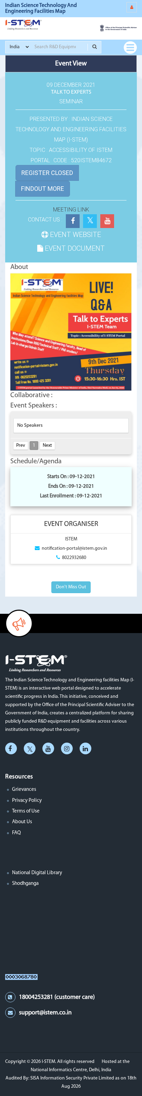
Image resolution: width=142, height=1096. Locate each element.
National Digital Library (37, 873)
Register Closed (47, 172)
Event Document (74, 248)
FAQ (16, 833)
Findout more (42, 188)
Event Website (74, 234)
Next (47, 445)
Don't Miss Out (71, 587)
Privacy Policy (27, 800)
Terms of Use (26, 811)
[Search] (94, 47)
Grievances (24, 789)
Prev (20, 445)
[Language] (131, 7)
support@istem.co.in (45, 1013)
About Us (22, 822)
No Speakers (30, 425)
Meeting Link (71, 209)
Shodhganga (25, 883)
